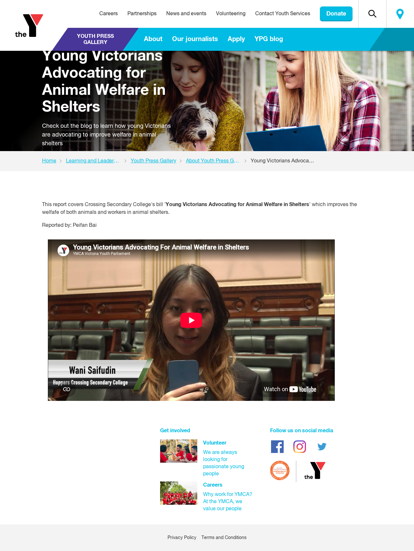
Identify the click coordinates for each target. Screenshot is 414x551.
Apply (236, 39)
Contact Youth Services (282, 14)
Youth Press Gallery (95, 39)
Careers (108, 14)
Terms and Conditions (224, 537)
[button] (372, 14)
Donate (336, 14)
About (153, 39)
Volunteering (230, 14)
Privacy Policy (182, 537)
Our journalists (195, 39)
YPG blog (269, 39)
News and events (186, 14)
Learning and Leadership (95, 161)
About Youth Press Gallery (216, 161)
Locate (400, 14)
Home (49, 161)
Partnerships (142, 14)
